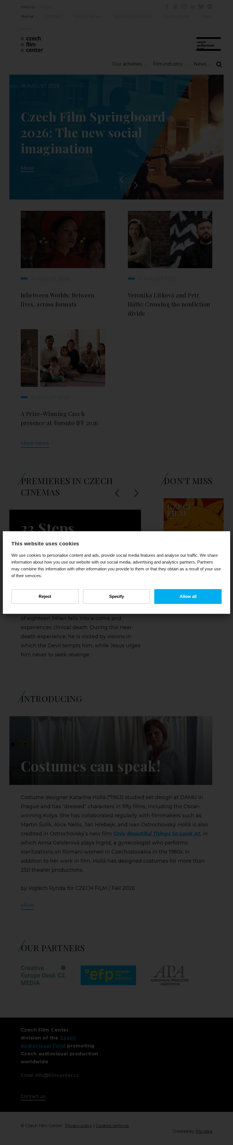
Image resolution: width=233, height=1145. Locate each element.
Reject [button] (45, 596)
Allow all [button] (188, 596)
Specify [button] (116, 596)
